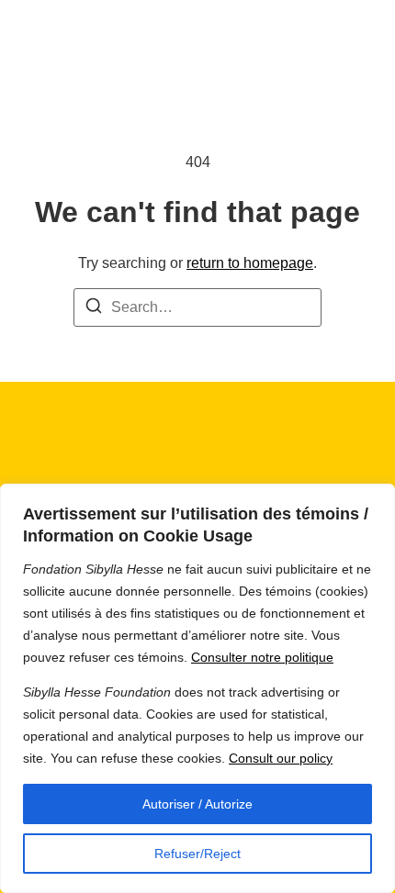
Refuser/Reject (197, 853)
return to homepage (249, 263)
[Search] (94, 309)
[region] (197, 688)
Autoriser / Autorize (197, 804)
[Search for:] (197, 307)
